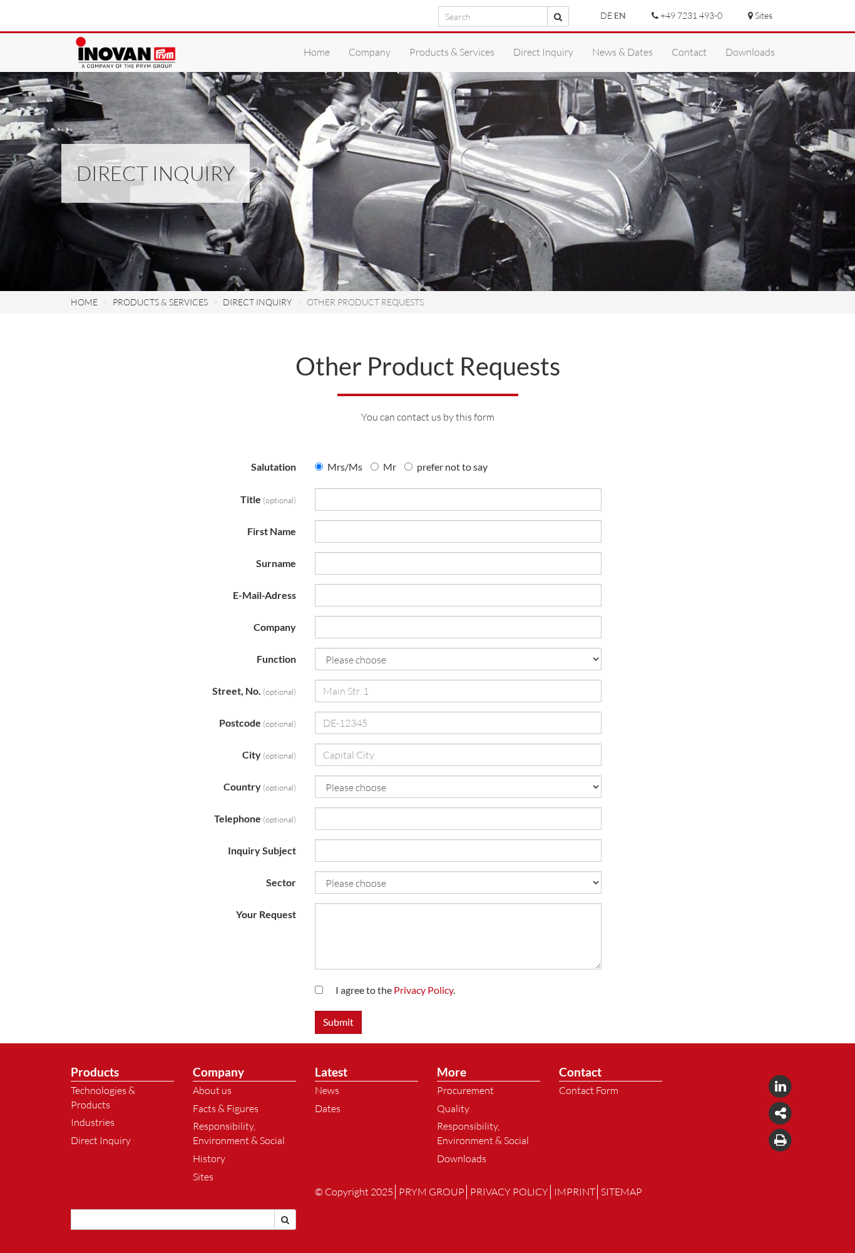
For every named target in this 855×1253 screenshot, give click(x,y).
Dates (327, 1108)
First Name (271, 531)
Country (259, 786)
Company (274, 627)
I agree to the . (395, 990)
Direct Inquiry (101, 1140)
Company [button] (370, 52)
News (327, 1090)
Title (268, 499)
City (269, 754)
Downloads (461, 1158)
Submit (338, 1022)
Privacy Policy (423, 990)
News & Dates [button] (622, 52)
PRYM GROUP (431, 1191)
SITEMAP (621, 1191)
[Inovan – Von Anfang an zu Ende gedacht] (125, 52)
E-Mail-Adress (264, 595)
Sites (203, 1176)
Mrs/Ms (344, 467)
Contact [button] (689, 52)
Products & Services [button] (451, 52)
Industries (93, 1122)
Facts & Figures (226, 1108)
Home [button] (317, 52)
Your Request (266, 914)
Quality (453, 1108)
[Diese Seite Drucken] (780, 1139)
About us (212, 1090)
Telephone (255, 818)
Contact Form (588, 1090)
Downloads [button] (750, 52)
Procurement (465, 1090)
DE (606, 15)
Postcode (257, 723)
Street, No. (254, 691)
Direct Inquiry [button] (543, 52)
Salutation (273, 467)
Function (276, 659)
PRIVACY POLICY (509, 1191)
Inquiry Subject (262, 850)
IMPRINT (574, 1191)
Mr (389, 467)
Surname (276, 563)
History (209, 1158)
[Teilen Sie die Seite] (780, 1112)
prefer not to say (452, 467)
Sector (281, 882)
